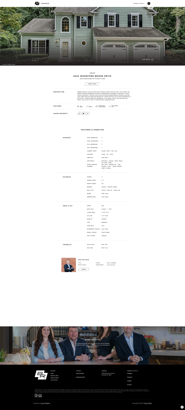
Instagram (129, 373)
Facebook (129, 377)
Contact (83, 269)
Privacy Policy (148, 403)
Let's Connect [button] (92, 351)
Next (37, 59)
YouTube (129, 384)
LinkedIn (129, 380)
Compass (63, 389)
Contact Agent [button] (92, 83)
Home (52, 373)
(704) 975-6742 (99, 264)
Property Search (139, 3)
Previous (34, 59)
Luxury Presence (45, 403)
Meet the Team (54, 375)
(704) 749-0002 (80, 373)
